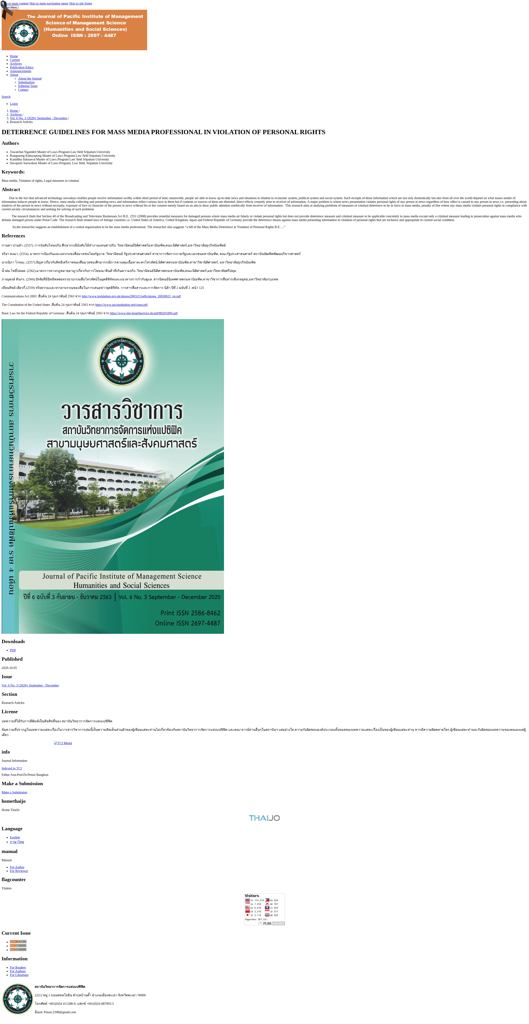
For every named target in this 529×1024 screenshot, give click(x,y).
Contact (23, 89)
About (14, 75)
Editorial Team (27, 86)
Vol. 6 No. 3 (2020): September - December (39, 118)
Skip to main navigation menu (48, 3)
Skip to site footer (80, 3)
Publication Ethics (21, 67)
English (15, 837)
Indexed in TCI (12, 768)
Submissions (26, 82)
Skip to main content (15, 3)
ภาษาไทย (17, 842)
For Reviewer (19, 871)
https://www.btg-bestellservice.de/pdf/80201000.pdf (144, 313)
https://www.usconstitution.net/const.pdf (121, 304)
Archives (16, 63)
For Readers (18, 967)
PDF (13, 650)
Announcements (20, 71)
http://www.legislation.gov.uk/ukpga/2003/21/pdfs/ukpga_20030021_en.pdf (131, 296)
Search (6, 96)
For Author (17, 867)
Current (15, 60)
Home (14, 56)
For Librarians (19, 975)
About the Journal (30, 78)
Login (14, 103)
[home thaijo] (264, 820)
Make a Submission (14, 792)
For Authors (18, 971)
